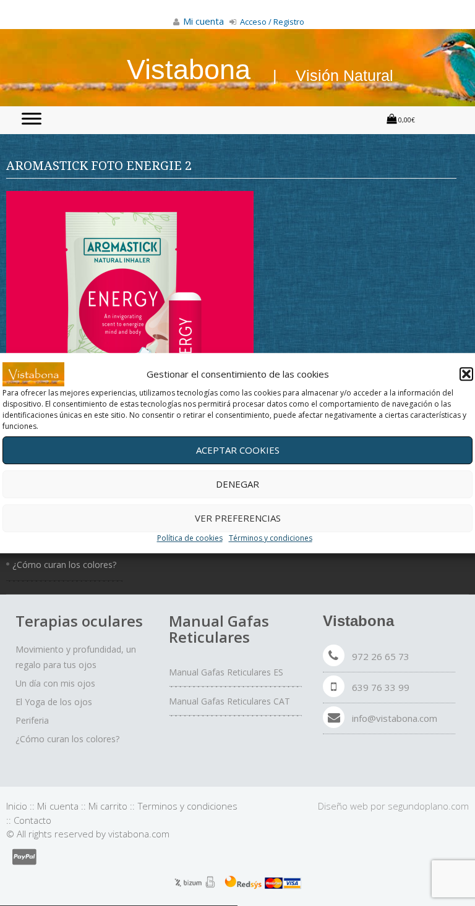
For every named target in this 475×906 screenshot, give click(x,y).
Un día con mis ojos (55, 683)
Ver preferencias (238, 518)
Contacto (32, 820)
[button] (466, 374)
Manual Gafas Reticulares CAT (229, 701)
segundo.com (428, 806)
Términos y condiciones (270, 538)
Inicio (16, 806)
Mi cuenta (57, 806)
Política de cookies (190, 538)
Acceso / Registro (271, 21)
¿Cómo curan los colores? (64, 564)
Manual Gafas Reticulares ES (226, 672)
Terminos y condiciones (188, 806)
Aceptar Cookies (238, 450)
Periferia (32, 720)
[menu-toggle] (31, 118)
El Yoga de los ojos (53, 702)
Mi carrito (107, 806)
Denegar (237, 484)
